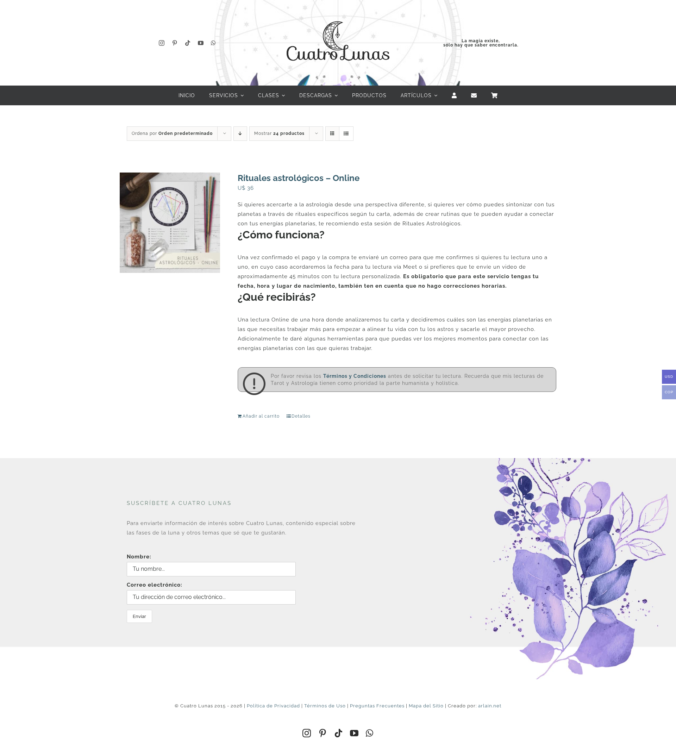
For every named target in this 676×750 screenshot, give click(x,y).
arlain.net (489, 705)
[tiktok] (188, 43)
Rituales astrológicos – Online (298, 178)
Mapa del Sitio (426, 705)
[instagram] (162, 43)
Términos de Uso (325, 705)
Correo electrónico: (154, 585)
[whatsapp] (213, 43)
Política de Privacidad (273, 705)
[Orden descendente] (240, 133)
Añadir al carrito (261, 416)
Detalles (301, 416)
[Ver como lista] (346, 133)
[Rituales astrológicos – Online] (170, 223)
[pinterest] (175, 43)
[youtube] (201, 43)
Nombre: (139, 557)
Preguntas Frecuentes (377, 705)
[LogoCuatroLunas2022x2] (338, 15)
